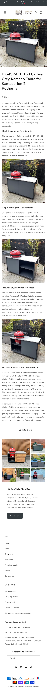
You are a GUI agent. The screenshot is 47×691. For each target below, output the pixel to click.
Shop (7, 549)
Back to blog (25, 429)
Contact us (9, 576)
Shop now (15, 516)
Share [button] (6, 97)
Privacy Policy (10, 602)
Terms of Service (12, 608)
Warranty (9, 559)
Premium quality (11, 565)
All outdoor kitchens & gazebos (18, 613)
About (7, 570)
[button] (4, 12)
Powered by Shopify (32, 686)
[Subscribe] (37, 658)
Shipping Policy (11, 597)
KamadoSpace (19, 686)
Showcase (9, 554)
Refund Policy (10, 591)
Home (7, 543)
